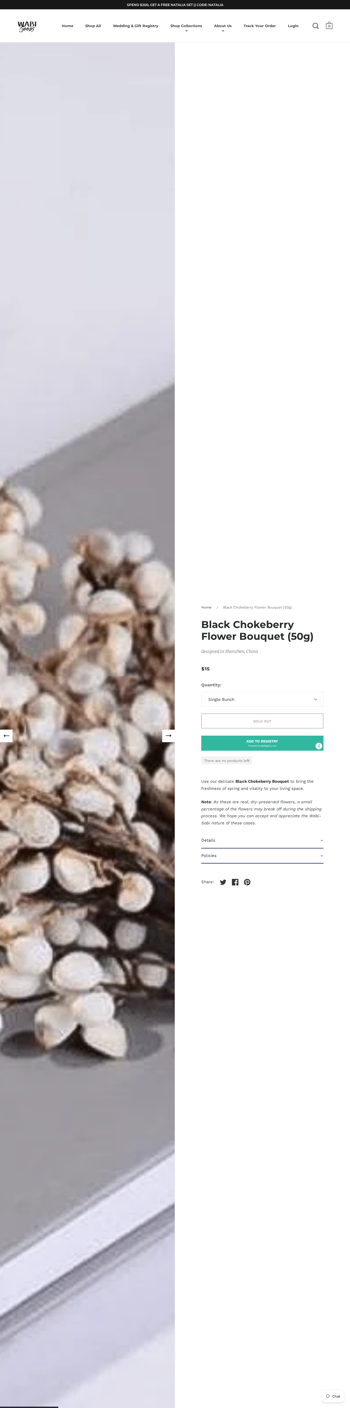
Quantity (210, 684)
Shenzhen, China (241, 651)
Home (206, 607)
